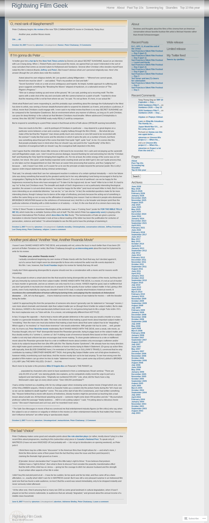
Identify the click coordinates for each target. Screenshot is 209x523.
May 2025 (135, 209)
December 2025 (138, 198)
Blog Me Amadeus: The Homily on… (151, 122)
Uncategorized (50, 420)
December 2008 (138, 315)
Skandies (171, 7)
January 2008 (137, 335)
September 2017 (139, 234)
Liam (140, 121)
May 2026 (135, 189)
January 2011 (137, 276)
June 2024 (136, 216)
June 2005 (136, 386)
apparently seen (97, 212)
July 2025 (135, 205)
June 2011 (136, 271)
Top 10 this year (190, 7)
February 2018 (138, 232)
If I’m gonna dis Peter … (27, 55)
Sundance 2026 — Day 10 (150, 107)
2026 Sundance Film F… (149, 105)
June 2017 (136, 237)
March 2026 (136, 191)
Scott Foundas (50, 265)
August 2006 (137, 363)
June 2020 (136, 230)
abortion (57, 502)
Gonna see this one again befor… (150, 133)
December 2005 (138, 374)
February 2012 (138, 257)
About (120, 7)
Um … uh (16, 39)
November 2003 (138, 404)
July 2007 (135, 344)
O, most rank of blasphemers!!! (32, 24)
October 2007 (137, 337)
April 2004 (136, 397)
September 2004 (139, 392)
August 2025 (137, 202)
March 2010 (136, 292)
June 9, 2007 (17, 502)
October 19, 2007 (19, 45)
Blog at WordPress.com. (22, 520)
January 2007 (137, 351)
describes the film (60, 215)
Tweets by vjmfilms (176, 59)
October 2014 (137, 244)
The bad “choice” (22, 431)
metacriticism (63, 420)
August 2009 (137, 305)
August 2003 (137, 411)
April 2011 (136, 273)
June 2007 (136, 347)
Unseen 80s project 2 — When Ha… (149, 138)
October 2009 (137, 301)
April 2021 (136, 225)
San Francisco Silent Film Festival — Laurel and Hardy (147, 61)
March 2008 (136, 331)
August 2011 (137, 269)
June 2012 (136, 255)
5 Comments (85, 45)
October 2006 (137, 358)
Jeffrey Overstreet (113, 227)
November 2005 (138, 376)
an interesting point (84, 248)
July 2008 (135, 324)
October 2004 (137, 390)
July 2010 (135, 285)
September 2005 (139, 381)
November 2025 (138, 200)
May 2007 (135, 349)
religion (46, 229)
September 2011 (139, 267)
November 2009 (138, 299)
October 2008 (137, 319)
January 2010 (137, 296)
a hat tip (32, 61)
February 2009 (138, 310)
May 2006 (135, 370)
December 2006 (138, 353)
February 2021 (138, 228)
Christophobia (79, 227)
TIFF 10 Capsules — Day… (150, 101)
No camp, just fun (146, 129)
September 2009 (139, 303)
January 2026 (137, 196)
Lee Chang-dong (19, 229)
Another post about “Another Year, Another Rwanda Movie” (52, 240)
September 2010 (139, 280)
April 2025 (136, 212)
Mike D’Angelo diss (55, 366)
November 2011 (138, 262)
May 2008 (135, 326)
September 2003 (139, 408)
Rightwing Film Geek (40, 5)
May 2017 (135, 239)
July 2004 (135, 395)
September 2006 (139, 360)
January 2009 (137, 312)
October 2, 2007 (18, 227)
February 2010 (138, 294)
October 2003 (137, 406)
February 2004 (138, 399)
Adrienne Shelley (69, 502)
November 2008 (138, 317)
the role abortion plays (78, 436)
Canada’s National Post (88, 439)
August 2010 (137, 283)
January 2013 (137, 248)
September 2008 (139, 321)
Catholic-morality (64, 227)
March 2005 (136, 388)
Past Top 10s (135, 7)
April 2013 (136, 246)
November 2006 (138, 356)
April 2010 (136, 289)
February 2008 (138, 333)
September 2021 (139, 223)
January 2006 (137, 372)
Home (110, 7)
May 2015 (135, 241)
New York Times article (53, 61)
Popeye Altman (156, 117)
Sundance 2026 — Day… (149, 113)
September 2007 (139, 340)
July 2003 (135, 413)
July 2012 (135, 253)
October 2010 (137, 278)
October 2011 (137, 264)
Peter (54, 70)
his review (38, 29)
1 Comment (91, 420)
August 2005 (137, 383)
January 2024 (137, 218)
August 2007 (137, 342)
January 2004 (137, 402)
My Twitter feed (176, 55)
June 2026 (136, 186)
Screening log (154, 7)
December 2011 (138, 260)
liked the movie (41, 329)
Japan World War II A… (149, 127)
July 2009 (135, 308)
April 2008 (136, 328)
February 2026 (138, 193)
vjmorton (39, 45)
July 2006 (135, 365)
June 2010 (136, 287)
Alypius (141, 117)
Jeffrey (43, 70)
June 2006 (136, 367)
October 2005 (137, 379)
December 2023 (138, 221)
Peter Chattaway (72, 45)
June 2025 (136, 207)
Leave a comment (58, 229)
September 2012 (139, 250)
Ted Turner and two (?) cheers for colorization (145, 79)
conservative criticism (95, 227)
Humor (61, 45)
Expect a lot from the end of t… (149, 149)
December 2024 (138, 214)
